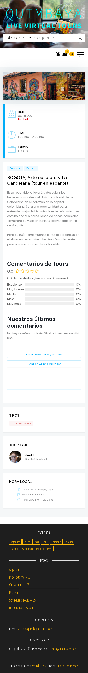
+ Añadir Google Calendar (44, 364)
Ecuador (69, 542)
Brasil (36, 542)
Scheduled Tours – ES (22, 600)
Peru (49, 549)
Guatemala (27, 549)
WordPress (39, 665)
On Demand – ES (19, 584)
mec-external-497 (19, 577)
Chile (45, 542)
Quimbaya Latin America (61, 648)
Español (31, 168)
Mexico (40, 549)
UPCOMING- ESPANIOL (23, 607)
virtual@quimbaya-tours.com (35, 628)
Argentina (15, 542)
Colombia (15, 168)
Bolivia (27, 542)
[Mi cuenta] (58, 54)
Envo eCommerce (67, 665)
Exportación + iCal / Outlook (44, 354)
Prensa (13, 592)
